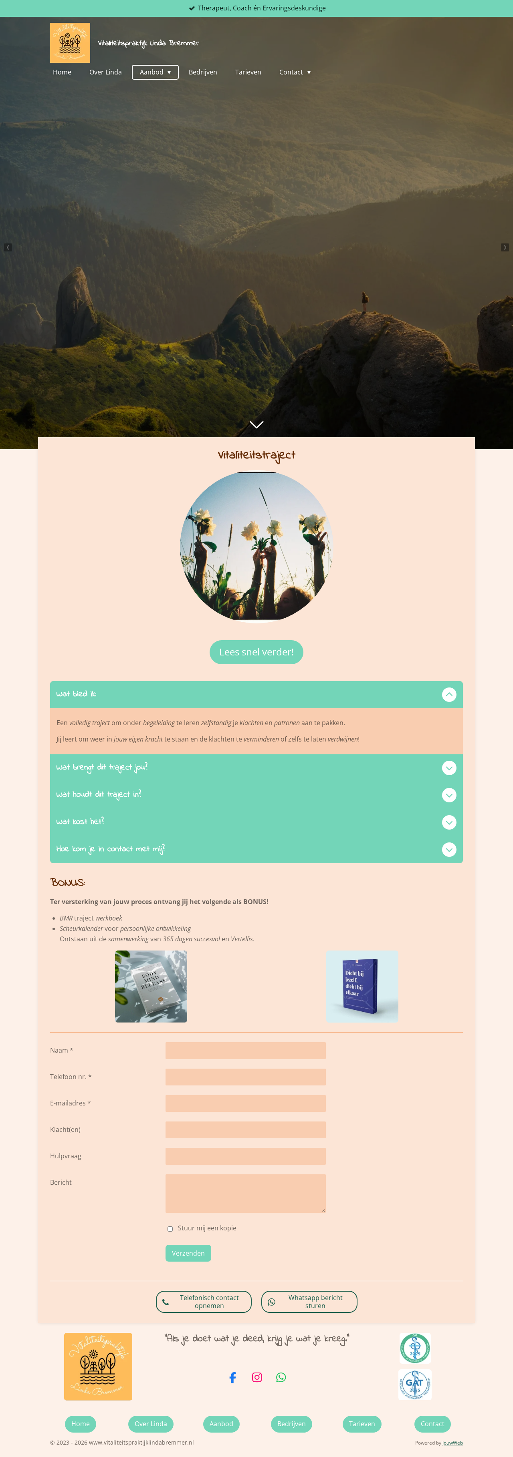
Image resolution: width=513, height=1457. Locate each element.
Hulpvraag (65, 1156)
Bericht (61, 1182)
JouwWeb (452, 1443)
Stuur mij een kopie (207, 1228)
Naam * (61, 1050)
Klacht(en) (65, 1129)
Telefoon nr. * (71, 1076)
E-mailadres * (70, 1103)
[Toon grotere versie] (256, 546)
